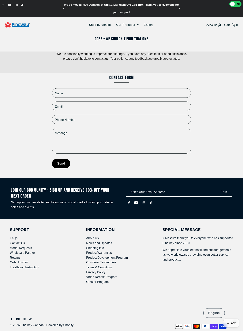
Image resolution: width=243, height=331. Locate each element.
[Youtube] (9, 5)
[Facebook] (3, 5)
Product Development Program (107, 257)
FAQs (13, 238)
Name (59, 93)
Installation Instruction (24, 267)
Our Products (125, 24)
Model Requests (21, 248)
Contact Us (17, 243)
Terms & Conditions (99, 267)
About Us (92, 238)
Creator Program (97, 281)
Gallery (149, 24)
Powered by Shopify (59, 325)
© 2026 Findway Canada (27, 325)
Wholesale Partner (22, 252)
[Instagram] (16, 5)
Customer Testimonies (101, 262)
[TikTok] (21, 5)
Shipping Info (95, 248)
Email (59, 106)
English (214, 313)
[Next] (179, 8)
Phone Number (65, 119)
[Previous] (64, 8)
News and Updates (99, 243)
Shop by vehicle (100, 24)
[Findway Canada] (17, 24)
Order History (19, 262)
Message (61, 133)
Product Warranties (99, 252)
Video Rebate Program (101, 277)
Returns (15, 257)
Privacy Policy (95, 272)
